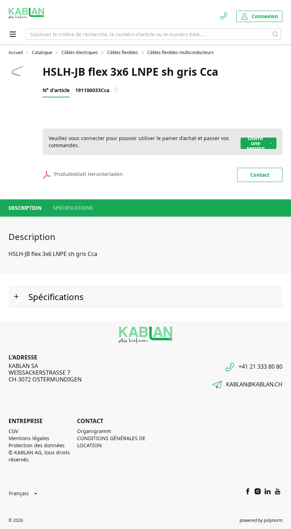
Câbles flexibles (122, 52)
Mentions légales (29, 438)
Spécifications (73, 207)
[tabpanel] (17, 71)
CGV (13, 431)
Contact (259, 174)
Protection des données (37, 445)
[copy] (116, 89)
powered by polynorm (261, 520)
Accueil (16, 52)
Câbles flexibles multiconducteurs (180, 52)
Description (25, 207)
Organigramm (94, 431)
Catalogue (42, 52)
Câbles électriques (79, 52)
